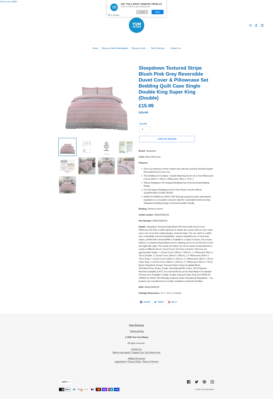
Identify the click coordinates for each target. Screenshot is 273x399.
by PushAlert (115, 15)
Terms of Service (151, 361)
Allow (157, 11)
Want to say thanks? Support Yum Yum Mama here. (136, 352)
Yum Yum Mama (207, 389)
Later (142, 11)
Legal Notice (120, 361)
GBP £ (65, 382)
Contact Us (136, 349)
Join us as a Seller (8, 1)
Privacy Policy (134, 361)
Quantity (143, 123)
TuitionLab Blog (137, 331)
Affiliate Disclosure (136, 358)
